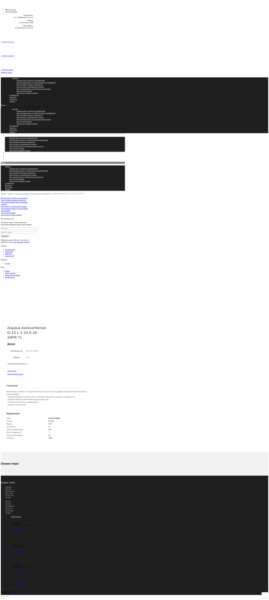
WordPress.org (10, 277)
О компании (9, 183)
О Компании (10, 491)
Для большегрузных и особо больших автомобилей (28, 140)
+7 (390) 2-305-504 (7, 56)
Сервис (12, 101)
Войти (7, 271)
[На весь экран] (6, 596)
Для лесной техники (16, 148)
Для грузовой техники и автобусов (22, 142)
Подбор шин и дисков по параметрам (23, 138)
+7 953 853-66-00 (7, 70)
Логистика (9, 187)
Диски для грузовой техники (27, 93)
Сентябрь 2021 (10, 250)
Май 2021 (8, 254)
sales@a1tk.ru (21, 584)
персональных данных (21, 242)
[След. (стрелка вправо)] (4, 598)
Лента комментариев (12, 275)
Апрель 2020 (9, 256)
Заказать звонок (6, 72)
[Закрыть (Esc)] (2, 596)
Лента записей (10, 273)
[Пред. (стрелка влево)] (2, 598)
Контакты (8, 185)
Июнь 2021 (9, 252)
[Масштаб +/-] (8, 596)
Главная (3, 194)
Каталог (15, 136)
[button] (63, 105)
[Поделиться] (4, 596)
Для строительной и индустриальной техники (26, 146)
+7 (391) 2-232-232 (7, 42)
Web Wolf (14, 592)
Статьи (7, 263)
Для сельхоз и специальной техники (23, 144)
